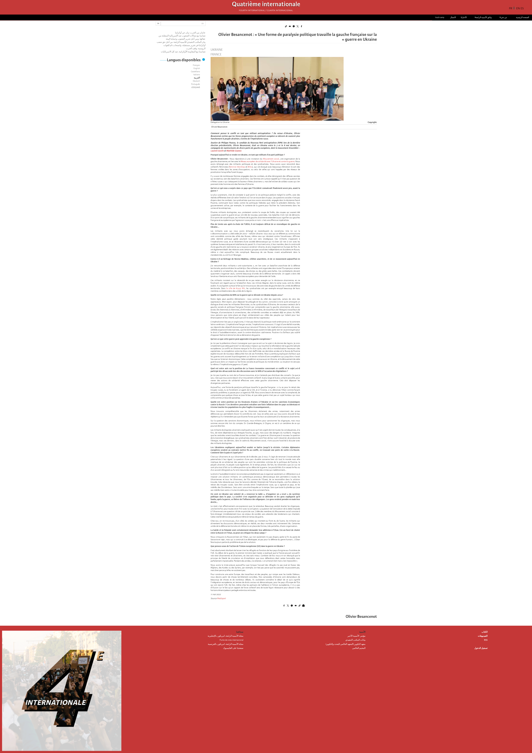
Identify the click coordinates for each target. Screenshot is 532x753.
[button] (286, 26)
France (216, 54)
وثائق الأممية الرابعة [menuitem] (483, 18)
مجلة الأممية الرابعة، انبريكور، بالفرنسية (225, 644)
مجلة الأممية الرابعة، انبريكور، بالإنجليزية (225, 636)
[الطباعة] (303, 605)
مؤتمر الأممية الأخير (356, 636)
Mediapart (221, 598)
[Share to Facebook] (301, 26)
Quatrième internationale (266, 5)
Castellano (195, 71)
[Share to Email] (289, 26)
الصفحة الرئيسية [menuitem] (522, 17)
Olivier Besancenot (219, 127)
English (197, 68)
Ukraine (217, 50)
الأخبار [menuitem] (463, 18)
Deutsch (196, 81)
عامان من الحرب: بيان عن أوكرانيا (190, 32)
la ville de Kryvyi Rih (235, 288)
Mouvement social (271, 159)
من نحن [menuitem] (503, 18)
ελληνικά (195, 87)
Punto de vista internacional (231, 640)
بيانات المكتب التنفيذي (355, 640)
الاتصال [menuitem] (453, 17)
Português (195, 84)
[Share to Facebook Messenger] (293, 26)
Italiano (196, 74)
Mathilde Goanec (233, 150)
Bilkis (250, 167)
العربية (197, 77)
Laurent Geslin (217, 150)
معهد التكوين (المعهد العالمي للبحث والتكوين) (345, 644)
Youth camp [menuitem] (439, 17)
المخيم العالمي (358, 648)
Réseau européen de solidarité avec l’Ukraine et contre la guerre (267, 161)
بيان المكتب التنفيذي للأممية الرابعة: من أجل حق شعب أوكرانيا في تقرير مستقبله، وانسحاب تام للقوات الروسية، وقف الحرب (181, 45)
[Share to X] (297, 26)
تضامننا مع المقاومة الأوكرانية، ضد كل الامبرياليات (183, 51)
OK (158, 23)
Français (196, 65)
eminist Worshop (237, 167)
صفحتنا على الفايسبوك (233, 648)
